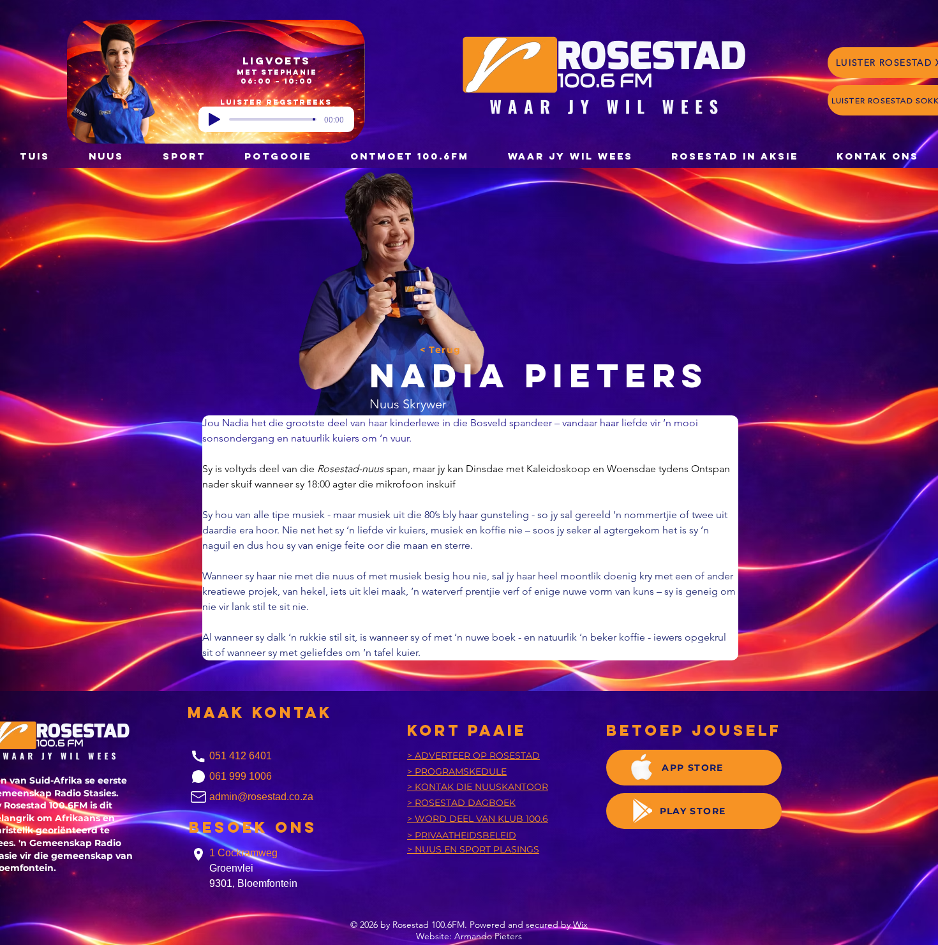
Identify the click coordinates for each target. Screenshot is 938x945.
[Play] (214, 119)
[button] (278, 156)
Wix (580, 924)
